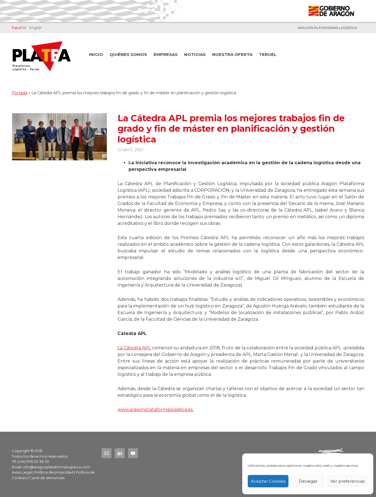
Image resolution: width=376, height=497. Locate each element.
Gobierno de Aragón (331, 11)
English (35, 27)
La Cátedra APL (134, 347)
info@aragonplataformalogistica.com (56, 467)
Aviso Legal (22, 472)
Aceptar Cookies (268, 481)
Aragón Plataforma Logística (327, 28)
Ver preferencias (347, 481)
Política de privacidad (53, 472)
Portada (19, 92)
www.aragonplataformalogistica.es (156, 409)
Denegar (308, 481)
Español (19, 27)
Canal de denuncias (46, 478)
